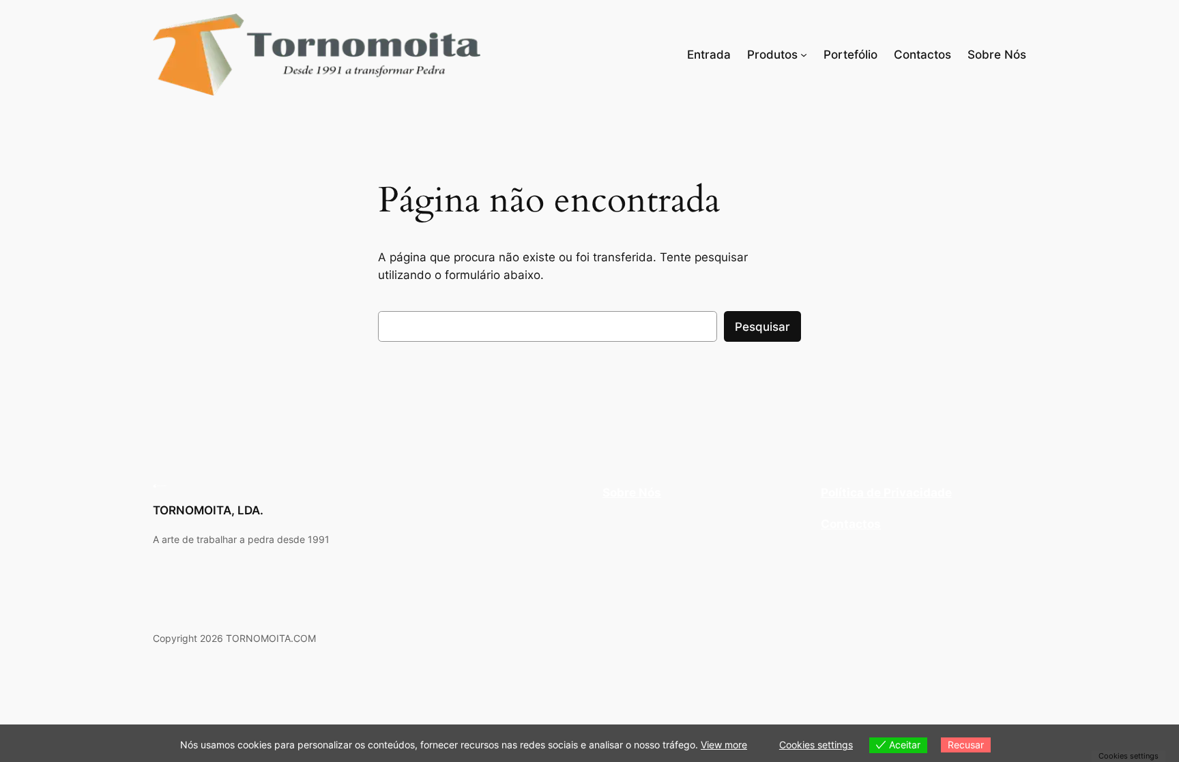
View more (724, 744)
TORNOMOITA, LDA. (208, 510)
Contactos (851, 524)
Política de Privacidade (886, 492)
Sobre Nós (631, 492)
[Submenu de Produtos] (803, 54)
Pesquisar (762, 327)
